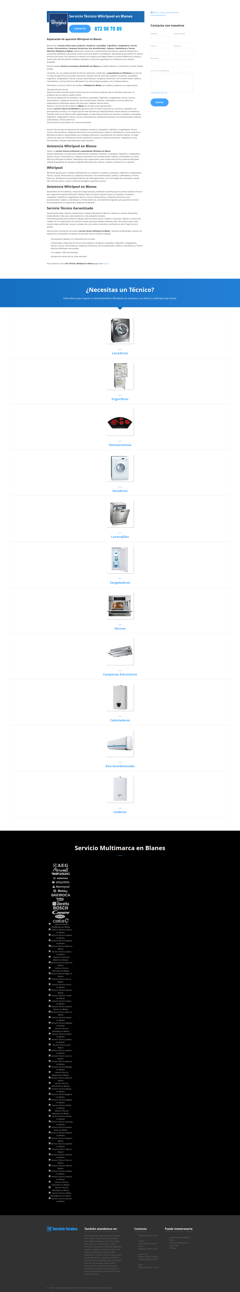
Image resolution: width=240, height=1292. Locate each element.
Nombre (154, 33)
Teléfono (177, 46)
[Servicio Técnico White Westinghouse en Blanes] (60, 1194)
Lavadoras (120, 353)
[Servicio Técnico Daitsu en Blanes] (60, 953)
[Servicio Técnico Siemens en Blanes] (60, 1134)
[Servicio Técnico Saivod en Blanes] (60, 1117)
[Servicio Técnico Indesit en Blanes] (60, 1035)
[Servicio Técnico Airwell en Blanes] (60, 869)
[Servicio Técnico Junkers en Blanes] (60, 1041)
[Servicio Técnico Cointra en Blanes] (60, 931)
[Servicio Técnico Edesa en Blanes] (60, 964)
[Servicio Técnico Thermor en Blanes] (60, 1156)
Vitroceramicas (120, 445)
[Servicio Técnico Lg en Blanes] (60, 1046)
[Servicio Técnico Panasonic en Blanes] (60, 1112)
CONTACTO (80, 28)
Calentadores (120, 720)
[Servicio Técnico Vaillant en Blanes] (60, 1178)
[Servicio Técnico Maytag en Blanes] (60, 1068)
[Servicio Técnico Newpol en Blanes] (60, 1101)
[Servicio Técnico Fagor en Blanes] (60, 975)
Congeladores (120, 582)
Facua (171, 1240)
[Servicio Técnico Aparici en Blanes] (60, 874)
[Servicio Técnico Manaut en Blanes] (60, 1063)
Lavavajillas (120, 537)
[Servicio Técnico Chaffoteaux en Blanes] (60, 925)
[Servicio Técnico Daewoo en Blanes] (60, 942)
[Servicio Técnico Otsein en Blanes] (60, 1106)
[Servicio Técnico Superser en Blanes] (60, 1145)
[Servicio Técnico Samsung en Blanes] (60, 1123)
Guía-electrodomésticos (179, 1243)
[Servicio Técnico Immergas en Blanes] (60, 1030)
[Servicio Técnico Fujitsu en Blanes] (60, 1002)
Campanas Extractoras (120, 674)
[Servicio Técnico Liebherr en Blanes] (60, 1052)
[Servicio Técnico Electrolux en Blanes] (60, 969)
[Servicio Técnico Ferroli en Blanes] (60, 986)
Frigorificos (120, 399)
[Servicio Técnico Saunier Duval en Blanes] (60, 1128)
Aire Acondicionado (120, 766)
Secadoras (120, 491)
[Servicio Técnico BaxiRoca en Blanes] (60, 895)
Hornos (120, 628)
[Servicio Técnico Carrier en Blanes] (60, 916)
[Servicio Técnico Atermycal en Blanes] (60, 887)
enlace (106, 263)
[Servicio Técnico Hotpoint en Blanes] (60, 1024)
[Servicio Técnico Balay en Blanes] (60, 891)
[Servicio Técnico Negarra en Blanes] (60, 1095)
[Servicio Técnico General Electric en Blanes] (60, 1008)
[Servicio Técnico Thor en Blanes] (60, 1161)
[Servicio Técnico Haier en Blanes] (60, 1013)
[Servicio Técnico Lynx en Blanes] (60, 1057)
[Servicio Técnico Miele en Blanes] (60, 1079)
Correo (153, 46)
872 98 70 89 (152, 1235)
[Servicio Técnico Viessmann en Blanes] (60, 1183)
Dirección (154, 58)
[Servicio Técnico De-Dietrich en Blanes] (60, 958)
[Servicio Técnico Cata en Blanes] (60, 921)
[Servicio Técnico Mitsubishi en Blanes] (60, 1085)
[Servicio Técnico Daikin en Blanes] (60, 947)
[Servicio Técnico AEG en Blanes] (60, 865)
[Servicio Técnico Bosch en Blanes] (60, 908)
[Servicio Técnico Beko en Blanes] (60, 899)
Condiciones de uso (159, 93)
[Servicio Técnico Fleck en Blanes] (60, 991)
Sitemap (172, 1248)
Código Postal (179, 33)
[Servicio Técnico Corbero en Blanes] (60, 936)
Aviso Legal (173, 1245)
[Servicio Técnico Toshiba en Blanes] (60, 1172)
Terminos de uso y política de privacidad (94, 1288)
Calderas (120, 812)
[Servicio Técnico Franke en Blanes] (60, 997)
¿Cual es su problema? (160, 70)
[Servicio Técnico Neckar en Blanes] (60, 1090)
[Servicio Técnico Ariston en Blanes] (60, 878)
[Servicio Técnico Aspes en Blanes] (60, 882)
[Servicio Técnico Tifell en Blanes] (60, 1167)
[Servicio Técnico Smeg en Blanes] (60, 1139)
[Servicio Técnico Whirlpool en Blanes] (60, 1189)
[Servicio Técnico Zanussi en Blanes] (60, 1200)
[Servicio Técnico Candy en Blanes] (60, 912)
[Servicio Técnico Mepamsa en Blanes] (60, 1074)
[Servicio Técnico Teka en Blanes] (60, 1150)
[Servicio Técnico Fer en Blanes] (60, 980)
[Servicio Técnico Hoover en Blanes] (60, 1019)
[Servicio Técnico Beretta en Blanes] (60, 904)
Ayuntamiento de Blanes (179, 1237)
